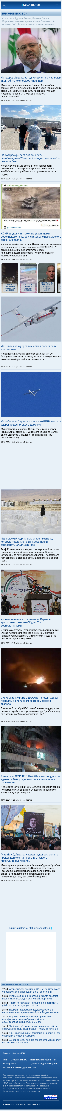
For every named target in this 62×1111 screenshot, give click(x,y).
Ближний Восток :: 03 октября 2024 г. (30, 928)
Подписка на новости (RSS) (43, 1060)
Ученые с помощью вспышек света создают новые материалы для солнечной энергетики (30, 997)
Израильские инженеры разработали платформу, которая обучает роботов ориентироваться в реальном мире (26, 1019)
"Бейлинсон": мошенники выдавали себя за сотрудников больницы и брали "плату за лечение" (30, 1027)
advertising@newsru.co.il (24, 1067)
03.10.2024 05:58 (8, 721)
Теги (5, 1060)
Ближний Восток (14, 13)
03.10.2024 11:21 (8, 565)
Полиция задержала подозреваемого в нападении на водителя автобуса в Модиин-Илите (30, 1011)
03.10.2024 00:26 (8, 881)
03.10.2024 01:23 (8, 800)
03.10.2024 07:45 (8, 643)
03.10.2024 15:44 (8, 260)
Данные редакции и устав (44, 1063)
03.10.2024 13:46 (8, 442)
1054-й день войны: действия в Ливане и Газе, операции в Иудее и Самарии (31, 1034)
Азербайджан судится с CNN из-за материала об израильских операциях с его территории (31, 990)
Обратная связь (19, 1060)
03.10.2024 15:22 (8, 367)
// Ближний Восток (24, 100)
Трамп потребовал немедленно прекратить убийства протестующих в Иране (30, 1004)
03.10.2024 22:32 (8, 100)
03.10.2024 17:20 (8, 179)
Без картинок (9, 1063)
